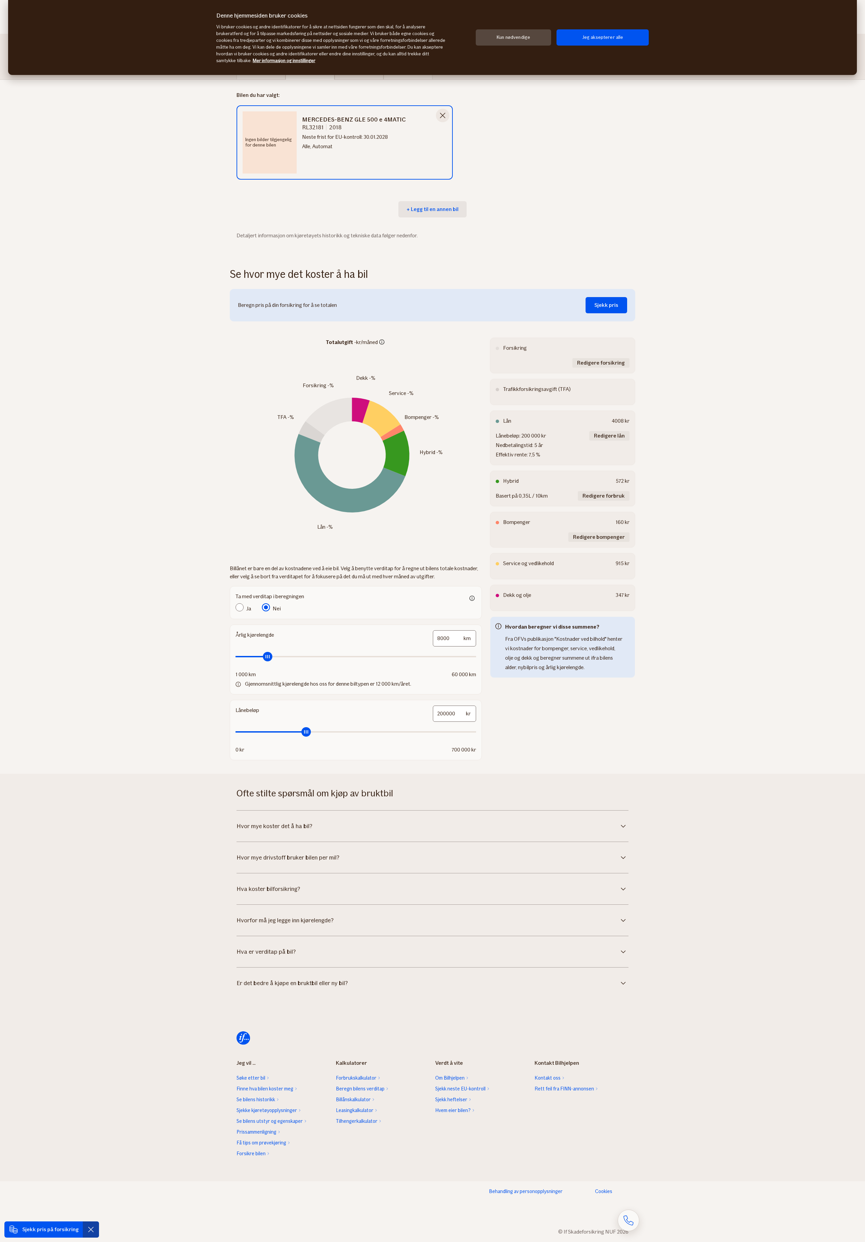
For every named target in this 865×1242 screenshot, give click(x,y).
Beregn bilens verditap (360, 1089)
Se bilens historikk (256, 1099)
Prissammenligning (256, 1132)
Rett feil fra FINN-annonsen (564, 1089)
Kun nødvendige (513, 37)
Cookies (603, 1191)
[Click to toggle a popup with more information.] (382, 343)
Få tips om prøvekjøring (261, 1143)
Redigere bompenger (599, 537)
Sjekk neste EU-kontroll (460, 1089)
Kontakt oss (548, 1078)
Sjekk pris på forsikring (50, 1229)
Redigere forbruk (604, 496)
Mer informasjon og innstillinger (284, 60)
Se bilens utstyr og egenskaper (270, 1121)
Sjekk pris (606, 305)
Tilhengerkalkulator (356, 1121)
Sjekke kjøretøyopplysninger (267, 1110)
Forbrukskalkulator (356, 1078)
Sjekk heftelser (451, 1099)
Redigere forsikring (601, 363)
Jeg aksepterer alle (602, 37)
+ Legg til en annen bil (432, 209)
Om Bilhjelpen (450, 1078)
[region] (432, 37)
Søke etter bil (251, 1078)
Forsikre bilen (251, 1154)
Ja (248, 608)
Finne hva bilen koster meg (265, 1089)
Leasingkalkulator (354, 1110)
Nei (277, 608)
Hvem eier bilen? (453, 1110)
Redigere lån (609, 435)
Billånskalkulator (353, 1099)
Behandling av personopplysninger (526, 1191)
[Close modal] (442, 115)
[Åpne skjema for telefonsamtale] (628, 1220)
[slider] (356, 656)
